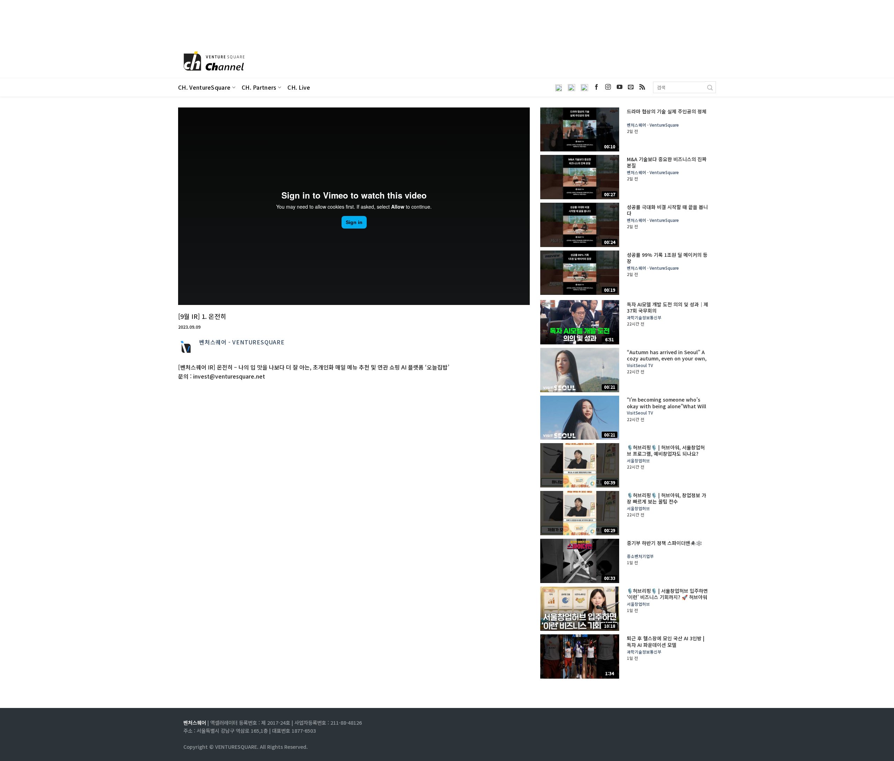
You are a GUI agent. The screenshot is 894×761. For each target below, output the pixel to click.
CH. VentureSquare (204, 87)
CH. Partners (259, 87)
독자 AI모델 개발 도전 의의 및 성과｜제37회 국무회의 (667, 307)
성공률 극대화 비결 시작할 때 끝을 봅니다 (667, 210)
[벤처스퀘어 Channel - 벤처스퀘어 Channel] (213, 62)
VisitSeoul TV (640, 365)
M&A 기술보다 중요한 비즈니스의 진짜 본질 (666, 162)
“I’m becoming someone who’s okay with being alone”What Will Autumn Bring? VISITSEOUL (666, 406)
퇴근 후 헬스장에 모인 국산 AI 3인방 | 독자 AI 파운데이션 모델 (665, 641)
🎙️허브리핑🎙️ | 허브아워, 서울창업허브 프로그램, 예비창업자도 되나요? (666, 450)
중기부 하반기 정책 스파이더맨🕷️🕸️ (664, 543)
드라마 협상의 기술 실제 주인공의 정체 (666, 111)
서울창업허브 (638, 460)
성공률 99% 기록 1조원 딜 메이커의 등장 (667, 258)
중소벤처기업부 (640, 556)
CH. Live (298, 87)
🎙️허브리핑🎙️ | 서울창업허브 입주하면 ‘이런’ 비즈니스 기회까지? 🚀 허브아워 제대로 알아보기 (667, 597)
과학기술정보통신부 (644, 317)
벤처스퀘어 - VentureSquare (242, 342)
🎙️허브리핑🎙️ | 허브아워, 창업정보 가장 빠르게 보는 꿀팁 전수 (666, 498)
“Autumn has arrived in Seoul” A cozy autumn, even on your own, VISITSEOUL (666, 358)
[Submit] (710, 87)
